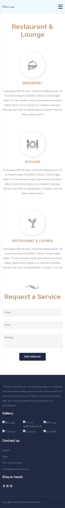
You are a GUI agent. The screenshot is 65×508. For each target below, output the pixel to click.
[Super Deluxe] (12, 432)
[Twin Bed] (53, 432)
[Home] (8, 6)
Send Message (32, 356)
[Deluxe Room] (53, 424)
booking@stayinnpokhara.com (15, 469)
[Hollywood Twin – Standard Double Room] (32, 432)
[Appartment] (32, 424)
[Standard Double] (12, 424)
